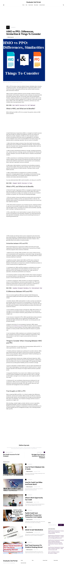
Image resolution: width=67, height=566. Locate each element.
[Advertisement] (33, 14)
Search (60, 524)
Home (22, 560)
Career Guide (45, 560)
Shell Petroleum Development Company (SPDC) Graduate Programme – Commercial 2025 (56, 532)
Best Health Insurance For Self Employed (24, 105)
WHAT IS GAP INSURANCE (34, 530)
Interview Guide (23, 562)
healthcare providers (18, 325)
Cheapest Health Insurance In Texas (22, 183)
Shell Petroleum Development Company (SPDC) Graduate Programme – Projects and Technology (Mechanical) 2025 (56, 537)
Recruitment (56, 560)
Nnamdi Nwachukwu (29, 532)
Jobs (32, 560)
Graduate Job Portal (33, 2)
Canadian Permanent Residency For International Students (28, 288)
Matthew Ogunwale (10, 37)
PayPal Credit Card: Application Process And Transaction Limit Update (33, 515)
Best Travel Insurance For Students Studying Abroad (33, 546)
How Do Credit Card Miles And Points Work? (33, 483)
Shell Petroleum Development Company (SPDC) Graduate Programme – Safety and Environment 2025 (56, 548)
